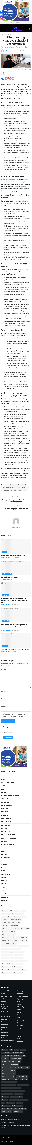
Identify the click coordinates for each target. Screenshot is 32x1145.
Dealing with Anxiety (19, 916)
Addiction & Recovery (8, 776)
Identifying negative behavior (9, 180)
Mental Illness (6, 822)
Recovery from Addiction (8, 946)
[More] (12, 78)
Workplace (4, 900)
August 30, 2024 (20, 51)
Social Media (5, 874)
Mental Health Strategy (8, 937)
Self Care (4, 864)
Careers (4, 792)
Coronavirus (5, 799)
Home (2, 34)
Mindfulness (5, 825)
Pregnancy (4, 841)
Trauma (5, 646)
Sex (2, 868)
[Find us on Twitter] (4, 1138)
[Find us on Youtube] (9, 1138)
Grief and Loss (6, 922)
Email (3, 699)
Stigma (3, 877)
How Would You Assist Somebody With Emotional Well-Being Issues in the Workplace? (14, 626)
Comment (4, 669)
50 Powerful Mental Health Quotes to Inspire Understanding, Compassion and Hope (14, 601)
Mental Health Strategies (9, 487)
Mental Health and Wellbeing (10, 925)
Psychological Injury (8, 845)
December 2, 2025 (16, 630)
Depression (5, 802)
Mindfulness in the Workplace (10, 940)
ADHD (3, 779)
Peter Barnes (10, 51)
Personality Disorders (8, 835)
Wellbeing (6, 595)
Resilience (4, 861)
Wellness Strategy (17, 967)
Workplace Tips (18, 972)
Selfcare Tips (18, 955)
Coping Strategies (7, 916)
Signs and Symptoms (16, 958)
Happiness (4, 812)
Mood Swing (23, 940)
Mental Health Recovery (8, 931)
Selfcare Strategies (7, 955)
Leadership (8, 34)
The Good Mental (6, 558)
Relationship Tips (15, 949)
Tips (2, 890)
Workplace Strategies (20, 490)
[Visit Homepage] (15, 29)
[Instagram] (9, 78)
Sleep (3, 871)
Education (4, 809)
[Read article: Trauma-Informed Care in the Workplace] (16, 640)
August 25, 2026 (15, 558)
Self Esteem (5, 958)
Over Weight (5, 828)
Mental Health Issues (23, 928)
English (20, 1)
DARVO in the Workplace (9, 577)
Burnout (4, 789)
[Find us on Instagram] (6, 1138)
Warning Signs (10, 964)
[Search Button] (30, 29)
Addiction (4, 911)
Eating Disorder (6, 805)
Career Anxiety (6, 913)
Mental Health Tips (23, 487)
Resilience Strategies (8, 952)
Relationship (5, 858)
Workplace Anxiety (7, 969)
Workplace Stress (7, 972)
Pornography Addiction (9, 838)
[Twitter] (6, 78)
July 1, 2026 (14, 579)
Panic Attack (5, 832)
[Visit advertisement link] (16, 10)
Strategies (5, 881)
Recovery (4, 854)
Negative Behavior (7, 490)
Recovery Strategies (23, 946)
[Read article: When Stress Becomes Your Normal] (16, 546)
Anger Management (7, 783)
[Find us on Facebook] (1, 1138)
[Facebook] (2, 78)
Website (3, 706)
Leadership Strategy (10, 485)
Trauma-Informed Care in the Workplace (15, 650)
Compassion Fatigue (17, 913)
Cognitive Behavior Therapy (10, 796)
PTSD (3, 851)
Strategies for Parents (16, 961)
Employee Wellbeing (15, 919)
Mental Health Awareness (9, 928)
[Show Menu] (2, 29)
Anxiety (3, 786)
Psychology (5, 848)
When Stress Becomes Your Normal (13, 555)
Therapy (4, 887)
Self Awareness (20, 952)
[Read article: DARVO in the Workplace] (16, 568)
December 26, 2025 (16, 605)
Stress (5, 552)
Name (3, 691)
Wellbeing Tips (6, 967)
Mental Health (22, 485)
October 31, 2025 (16, 652)
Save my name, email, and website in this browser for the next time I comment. (14, 715)
